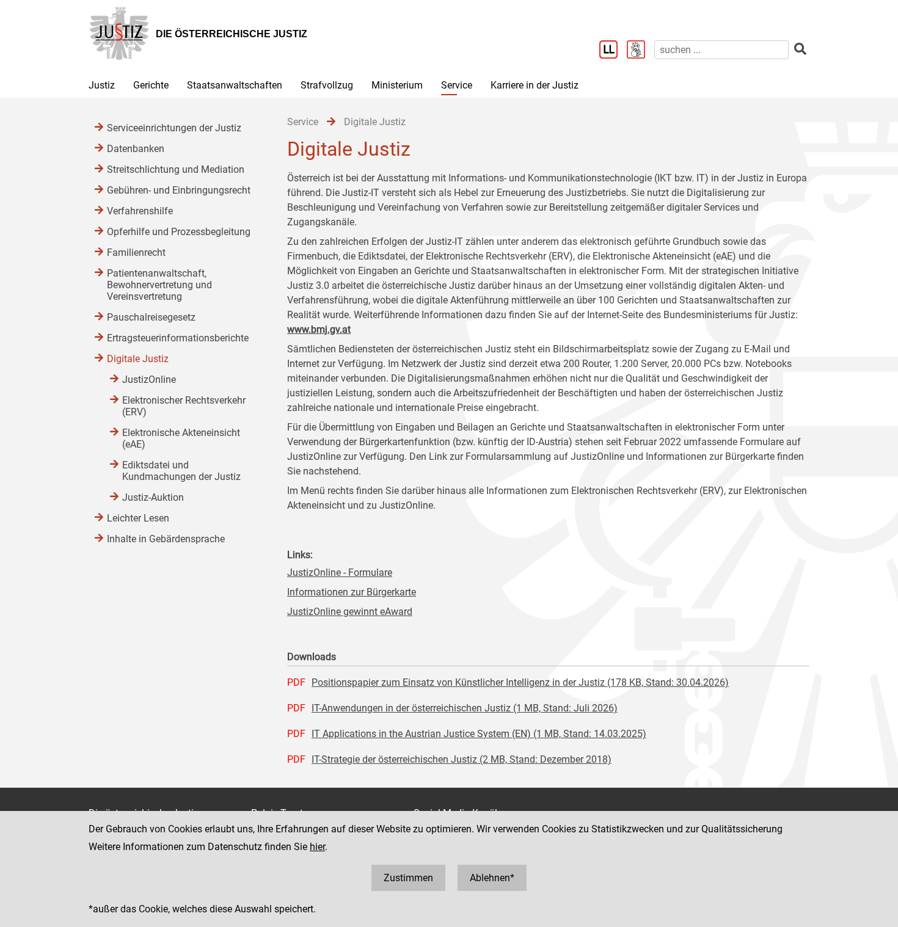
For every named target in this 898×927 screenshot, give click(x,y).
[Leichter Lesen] (613, 50)
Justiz (102, 85)
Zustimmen (408, 878)
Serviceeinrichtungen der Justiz (174, 128)
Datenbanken (135, 148)
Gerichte (151, 85)
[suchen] (800, 49)
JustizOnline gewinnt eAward (349, 611)
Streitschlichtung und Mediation (175, 169)
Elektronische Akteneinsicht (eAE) (181, 438)
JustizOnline (149, 379)
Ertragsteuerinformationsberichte (178, 338)
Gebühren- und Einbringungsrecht (178, 190)
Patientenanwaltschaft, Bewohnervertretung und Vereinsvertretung (159, 284)
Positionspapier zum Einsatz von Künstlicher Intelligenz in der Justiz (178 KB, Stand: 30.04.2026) (520, 682)
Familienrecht (136, 252)
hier (317, 846)
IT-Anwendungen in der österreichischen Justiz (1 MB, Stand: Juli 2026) (465, 708)
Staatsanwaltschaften (234, 85)
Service (456, 85)
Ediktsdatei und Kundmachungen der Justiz (181, 470)
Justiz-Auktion (153, 497)
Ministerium (397, 85)
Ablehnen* (492, 878)
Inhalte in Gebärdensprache (166, 539)
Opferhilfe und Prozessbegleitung (178, 232)
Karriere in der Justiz (535, 85)
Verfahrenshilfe (140, 211)
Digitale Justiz (138, 359)
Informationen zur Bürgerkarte (351, 592)
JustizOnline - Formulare (339, 572)
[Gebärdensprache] (640, 50)
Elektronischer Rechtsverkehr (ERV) (184, 406)
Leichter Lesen (138, 518)
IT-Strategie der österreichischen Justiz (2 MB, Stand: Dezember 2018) (461, 759)
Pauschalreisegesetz (151, 317)
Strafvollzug (327, 85)
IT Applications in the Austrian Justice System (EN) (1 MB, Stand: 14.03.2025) (479, 734)
